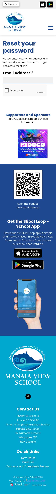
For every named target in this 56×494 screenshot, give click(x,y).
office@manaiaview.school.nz (32, 424)
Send (9, 99)
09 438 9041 (32, 416)
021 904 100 (32, 420)
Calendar (28, 462)
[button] (11, 4)
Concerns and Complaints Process (28, 466)
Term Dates (28, 458)
